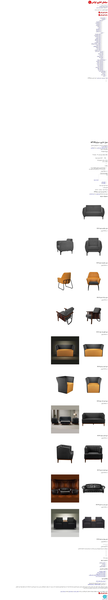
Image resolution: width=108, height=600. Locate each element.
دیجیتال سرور (63, 591)
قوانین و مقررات (102, 571)
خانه (107, 78)
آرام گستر (93, 148)
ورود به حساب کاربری (103, 6)
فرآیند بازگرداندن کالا (101, 572)
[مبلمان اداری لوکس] (98, 3)
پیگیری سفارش (102, 562)
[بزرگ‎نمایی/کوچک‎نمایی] (103, 544)
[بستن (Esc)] (107, 544)
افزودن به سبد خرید (104, 173)
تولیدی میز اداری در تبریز (100, 576)
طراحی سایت (76, 591)
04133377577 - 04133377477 (94, 584)
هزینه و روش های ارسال (100, 581)
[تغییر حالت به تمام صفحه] (104, 544)
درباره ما (103, 564)
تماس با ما (103, 565)
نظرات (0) (103, 183)
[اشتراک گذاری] (105, 544)
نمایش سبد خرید (99, 7)
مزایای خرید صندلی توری (100, 573)
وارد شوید (98, 194)
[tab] (60, 182)
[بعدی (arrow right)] (105, 545)
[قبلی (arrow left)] (107, 545)
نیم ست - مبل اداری (101, 78)
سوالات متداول (102, 566)
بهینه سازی (70, 591)
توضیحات (103, 182)
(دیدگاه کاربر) (105, 146)
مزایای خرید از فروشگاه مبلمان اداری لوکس (97, 575)
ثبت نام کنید (91, 194)
